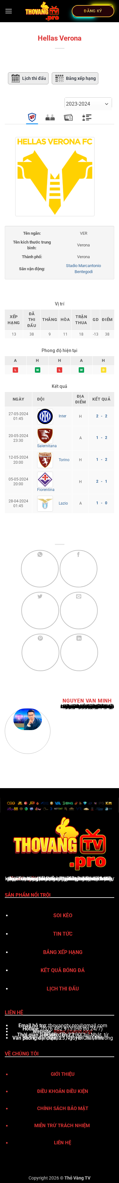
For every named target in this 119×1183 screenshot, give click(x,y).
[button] (8, 11)
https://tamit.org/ (73, 1032)
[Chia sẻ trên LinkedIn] (79, 652)
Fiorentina (46, 489)
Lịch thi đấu (34, 78)
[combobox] (88, 104)
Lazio (63, 503)
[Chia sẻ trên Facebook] (78, 569)
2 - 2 (101, 416)
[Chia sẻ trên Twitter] (40, 611)
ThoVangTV (23, 879)
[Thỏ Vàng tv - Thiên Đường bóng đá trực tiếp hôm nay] (42, 11)
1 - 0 (101, 503)
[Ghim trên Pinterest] (40, 652)
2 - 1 (101, 481)
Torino (64, 460)
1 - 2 (101, 437)
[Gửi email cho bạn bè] (79, 611)
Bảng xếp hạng (81, 78)
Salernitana (47, 446)
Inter (62, 416)
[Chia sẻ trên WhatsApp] (40, 569)
